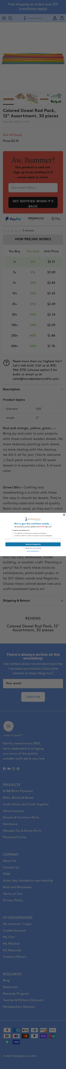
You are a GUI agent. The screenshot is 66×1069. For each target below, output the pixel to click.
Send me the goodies (33, 544)
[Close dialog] (64, 515)
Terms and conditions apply (33, 551)
